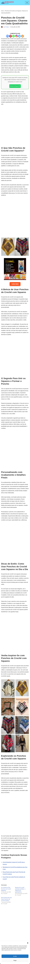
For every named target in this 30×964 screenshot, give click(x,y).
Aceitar (15, 956)
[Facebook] (7, 36)
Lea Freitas (6, 27)
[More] (22, 36)
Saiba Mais (15, 284)
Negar (15, 960)
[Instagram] (16, 36)
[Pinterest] (10, 36)
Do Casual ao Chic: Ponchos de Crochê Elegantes (6, 889)
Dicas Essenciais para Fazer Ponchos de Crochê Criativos (6, 899)
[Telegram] (19, 36)
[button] (27, 943)
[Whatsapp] (13, 36)
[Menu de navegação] (27, 2)
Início (2, 10)
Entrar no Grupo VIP (15, 86)
